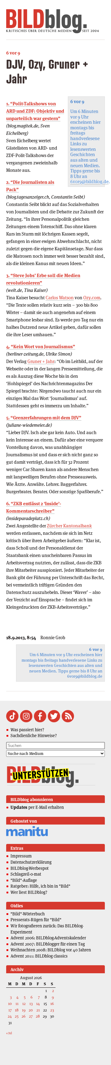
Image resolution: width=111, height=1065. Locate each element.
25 (16, 1016)
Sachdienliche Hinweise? (33, 735)
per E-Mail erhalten (37, 807)
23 (52, 1010)
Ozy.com (91, 298)
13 (31, 1003)
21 (38, 1010)
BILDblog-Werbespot (29, 868)
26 (24, 1016)
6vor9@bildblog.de (89, 181)
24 (10, 1016)
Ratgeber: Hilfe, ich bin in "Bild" (40, 886)
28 (38, 1016)
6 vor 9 (13, 53)
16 (52, 1003)
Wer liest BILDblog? (28, 892)
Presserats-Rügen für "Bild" (35, 919)
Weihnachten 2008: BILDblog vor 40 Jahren (50, 950)
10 (10, 1003)
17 (10, 1010)
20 (31, 1010)
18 (16, 1010)
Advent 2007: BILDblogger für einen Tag (47, 944)
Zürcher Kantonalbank (69, 526)
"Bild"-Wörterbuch (27, 914)
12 (24, 1003)
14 (38, 1003)
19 (24, 1010)
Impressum (21, 856)
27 (31, 1016)
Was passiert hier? (27, 729)
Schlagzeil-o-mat (25, 874)
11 (16, 1003)
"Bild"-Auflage (23, 880)
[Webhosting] (27, 835)
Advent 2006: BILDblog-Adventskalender (48, 938)
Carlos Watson (60, 298)
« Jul (9, 1033)
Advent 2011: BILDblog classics (39, 956)
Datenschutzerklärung (30, 862)
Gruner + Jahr (40, 361)
